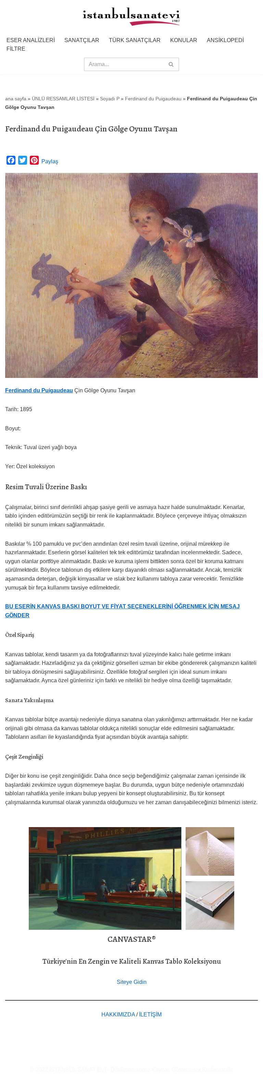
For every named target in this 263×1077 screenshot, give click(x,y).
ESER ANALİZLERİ (31, 40)
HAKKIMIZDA (118, 1014)
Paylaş (49, 161)
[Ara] (171, 64)
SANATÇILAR (81, 40)
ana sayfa (15, 98)
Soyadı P (110, 98)
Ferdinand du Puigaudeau (153, 98)
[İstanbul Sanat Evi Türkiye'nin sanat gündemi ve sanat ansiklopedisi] (131, 17)
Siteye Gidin (132, 982)
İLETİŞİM (150, 1014)
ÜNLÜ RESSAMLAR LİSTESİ (63, 98)
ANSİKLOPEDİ (225, 40)
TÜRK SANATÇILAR (135, 40)
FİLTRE (16, 49)
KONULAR (183, 40)
